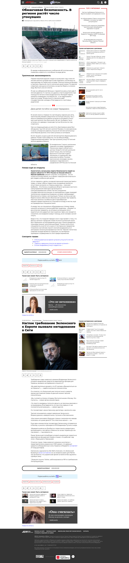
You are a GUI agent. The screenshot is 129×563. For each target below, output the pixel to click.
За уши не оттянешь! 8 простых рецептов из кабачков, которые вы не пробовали (96, 325)
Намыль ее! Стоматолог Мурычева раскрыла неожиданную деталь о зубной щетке (95, 52)
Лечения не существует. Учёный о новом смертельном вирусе (95, 68)
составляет (73, 446)
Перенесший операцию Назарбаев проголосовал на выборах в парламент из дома (93, 27)
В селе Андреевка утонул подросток (47, 245)
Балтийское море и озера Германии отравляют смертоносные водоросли (96, 108)
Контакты (86, 531)
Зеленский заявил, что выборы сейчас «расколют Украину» (65, 500)
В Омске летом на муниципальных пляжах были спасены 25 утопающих (39, 285)
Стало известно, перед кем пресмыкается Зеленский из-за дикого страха (65, 496)
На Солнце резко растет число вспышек (94, 90)
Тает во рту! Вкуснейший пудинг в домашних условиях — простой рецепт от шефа (95, 354)
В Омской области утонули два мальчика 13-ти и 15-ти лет (38, 290)
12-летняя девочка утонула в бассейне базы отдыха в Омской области (92, 41)
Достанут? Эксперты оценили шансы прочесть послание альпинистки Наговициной (96, 348)
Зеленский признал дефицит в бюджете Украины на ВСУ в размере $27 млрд (93, 34)
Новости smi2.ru (28, 315)
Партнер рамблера (49, 556)
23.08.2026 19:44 (26, 320)
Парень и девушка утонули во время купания (51, 243)
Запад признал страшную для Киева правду (96, 102)
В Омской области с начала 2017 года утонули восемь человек (66, 278)
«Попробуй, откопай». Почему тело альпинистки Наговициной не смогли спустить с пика (96, 336)
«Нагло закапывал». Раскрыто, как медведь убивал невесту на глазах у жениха (96, 64)
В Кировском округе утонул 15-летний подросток (38, 278)
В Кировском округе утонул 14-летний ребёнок (65, 284)
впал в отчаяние (45, 453)
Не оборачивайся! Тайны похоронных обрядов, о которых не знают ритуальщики (93, 20)
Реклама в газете (51, 531)
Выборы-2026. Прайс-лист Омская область (69, 531)
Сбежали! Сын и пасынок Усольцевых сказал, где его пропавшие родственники (96, 75)
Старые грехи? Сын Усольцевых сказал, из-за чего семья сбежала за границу (96, 331)
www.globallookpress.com (44, 371)
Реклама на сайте (39, 531)
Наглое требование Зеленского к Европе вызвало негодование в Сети (93, 13)
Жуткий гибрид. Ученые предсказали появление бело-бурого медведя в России (96, 81)
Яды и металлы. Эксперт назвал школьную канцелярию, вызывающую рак (95, 342)
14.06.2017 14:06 (26, 7)
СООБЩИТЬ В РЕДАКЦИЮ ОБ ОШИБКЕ (44, 533)
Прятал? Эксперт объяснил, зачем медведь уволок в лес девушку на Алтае (95, 58)
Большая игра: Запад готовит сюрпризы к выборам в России (94, 96)
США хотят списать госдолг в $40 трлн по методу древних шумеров (95, 113)
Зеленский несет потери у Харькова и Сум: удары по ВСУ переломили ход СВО (38, 501)
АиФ (45, 62)
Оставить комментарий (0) (64, 252)
